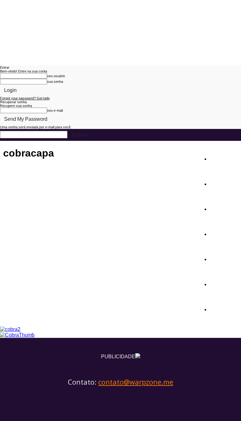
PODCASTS (225, 259)
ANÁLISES (224, 208)
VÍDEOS (220, 284)
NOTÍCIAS (223, 158)
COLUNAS (223, 233)
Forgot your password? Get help (25, 98)
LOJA (217, 309)
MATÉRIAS (224, 183)
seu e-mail (55, 110)
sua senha (55, 81)
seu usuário (56, 76)
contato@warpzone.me (135, 381)
